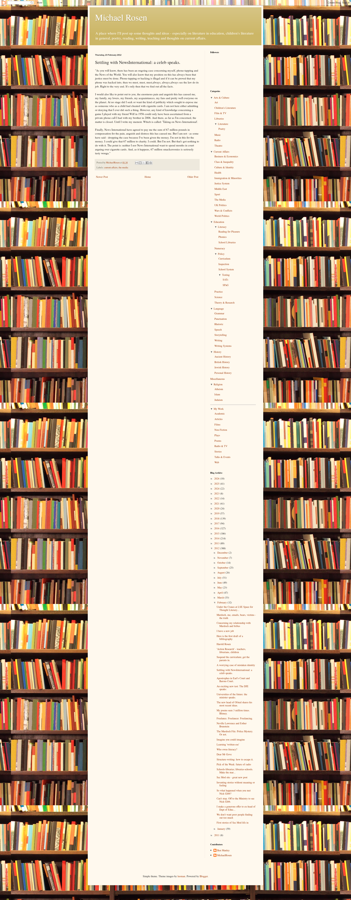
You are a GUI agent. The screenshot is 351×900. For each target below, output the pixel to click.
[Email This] (137, 163)
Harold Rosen (224, 644)
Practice (218, 291)
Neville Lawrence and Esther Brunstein (232, 724)
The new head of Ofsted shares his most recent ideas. (234, 704)
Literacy (222, 227)
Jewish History (222, 367)
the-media (123, 167)
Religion (218, 384)
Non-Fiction (220, 429)
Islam (217, 394)
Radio (217, 140)
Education (219, 222)
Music (217, 135)
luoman (181, 876)
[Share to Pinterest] (150, 163)
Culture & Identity (224, 167)
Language (219, 308)
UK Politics (220, 205)
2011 (217, 835)
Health (217, 172)
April (220, 592)
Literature (223, 124)
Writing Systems (222, 346)
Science (218, 297)
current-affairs (111, 167)
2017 (217, 523)
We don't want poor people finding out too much (234, 816)
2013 (217, 543)
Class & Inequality (224, 162)
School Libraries (227, 242)
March (221, 597)
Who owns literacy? (227, 749)
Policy (221, 254)
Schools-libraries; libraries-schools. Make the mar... (235, 770)
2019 (217, 513)
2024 (217, 488)
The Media (220, 199)
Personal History (223, 373)
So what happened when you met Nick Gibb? (234, 792)
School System (226, 269)
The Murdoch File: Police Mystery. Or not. (235, 733)
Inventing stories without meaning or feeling (236, 784)
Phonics (222, 237)
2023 (217, 493)
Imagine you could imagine (231, 739)
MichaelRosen (224, 855)
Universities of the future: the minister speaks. (232, 695)
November (223, 557)
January (221, 828)
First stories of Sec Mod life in (232, 822)
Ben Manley (223, 850)
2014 (217, 538)
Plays (217, 435)
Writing (218, 340)
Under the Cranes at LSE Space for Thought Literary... (235, 608)
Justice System (221, 183)
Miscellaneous (217, 379)
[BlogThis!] (140, 163)
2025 (217, 483)
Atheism (218, 389)
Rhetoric (218, 324)
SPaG (226, 285)
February (222, 602)
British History (222, 362)
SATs (225, 279)
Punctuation (220, 319)
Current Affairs (221, 151)
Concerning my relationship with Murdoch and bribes (234, 624)
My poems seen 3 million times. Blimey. (233, 712)
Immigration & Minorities (227, 178)
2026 (217, 478)
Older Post (192, 177)
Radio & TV (220, 446)
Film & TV (220, 113)
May (220, 587)
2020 (217, 508)
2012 (217, 548)
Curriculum (224, 258)
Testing (226, 275)
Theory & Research (224, 302)
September (223, 567)
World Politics (221, 216)
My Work (219, 408)
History (217, 352)
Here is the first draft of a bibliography (230, 637)
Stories (218, 451)
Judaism (218, 400)
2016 (217, 528)
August (221, 572)
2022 (217, 498)
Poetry (221, 129)
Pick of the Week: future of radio (234, 764)
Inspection (223, 264)
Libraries (219, 118)
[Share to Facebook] (147, 163)
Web (216, 462)
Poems (217, 440)
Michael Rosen (121, 17)
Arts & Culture (221, 97)
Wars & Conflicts (223, 210)
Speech (218, 329)
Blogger (204, 876)
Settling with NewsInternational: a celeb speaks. (234, 671)
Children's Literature (225, 108)
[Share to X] (144, 163)
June (220, 582)
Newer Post (102, 177)
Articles (218, 419)
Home (148, 177)
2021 (217, 503)
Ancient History (222, 356)
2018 (217, 518)
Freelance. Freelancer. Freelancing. (235, 718)
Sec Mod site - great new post (232, 777)
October (221, 562)
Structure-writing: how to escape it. (235, 759)
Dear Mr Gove (224, 754)
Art (216, 102)
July (219, 577)
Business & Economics (226, 156)
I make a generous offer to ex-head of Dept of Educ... (236, 808)
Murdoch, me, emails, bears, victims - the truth (236, 616)
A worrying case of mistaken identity (236, 665)
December (223, 552)
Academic (219, 413)
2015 (217, 533)
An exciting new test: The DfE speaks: (232, 687)
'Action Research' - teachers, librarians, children (231, 650)
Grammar (219, 313)
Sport (217, 194)
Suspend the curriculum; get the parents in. (233, 658)
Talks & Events (222, 457)
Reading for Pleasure (229, 231)
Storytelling (220, 335)
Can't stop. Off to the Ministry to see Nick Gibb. (235, 800)
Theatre (218, 145)
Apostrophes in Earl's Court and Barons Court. (233, 679)
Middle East (220, 189)
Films (217, 424)
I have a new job (225, 631)
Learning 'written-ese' (228, 744)
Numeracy (219, 248)
